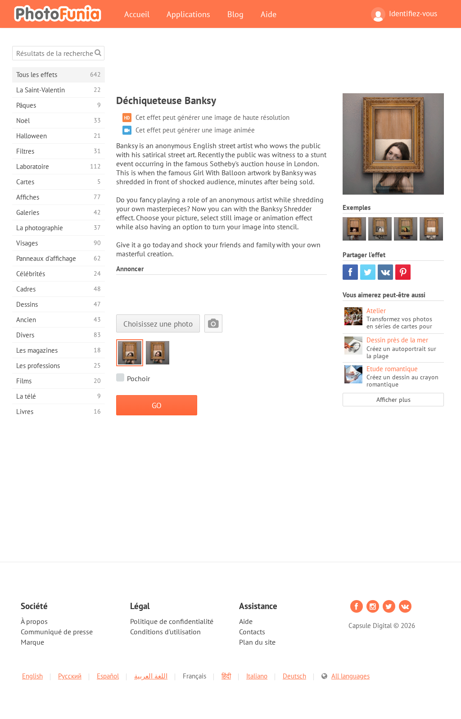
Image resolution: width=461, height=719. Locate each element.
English (32, 676)
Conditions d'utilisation (165, 631)
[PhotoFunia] (59, 13)
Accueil (136, 14)
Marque (32, 641)
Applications (188, 14)
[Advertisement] (280, 66)
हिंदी (226, 676)
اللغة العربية (150, 676)
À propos (34, 621)
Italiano (256, 676)
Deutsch (294, 676)
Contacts (252, 631)
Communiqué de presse (57, 631)
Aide (268, 14)
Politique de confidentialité (171, 621)
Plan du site (257, 641)
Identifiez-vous (413, 13)
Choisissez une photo (158, 324)
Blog (235, 14)
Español (108, 676)
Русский (69, 676)
